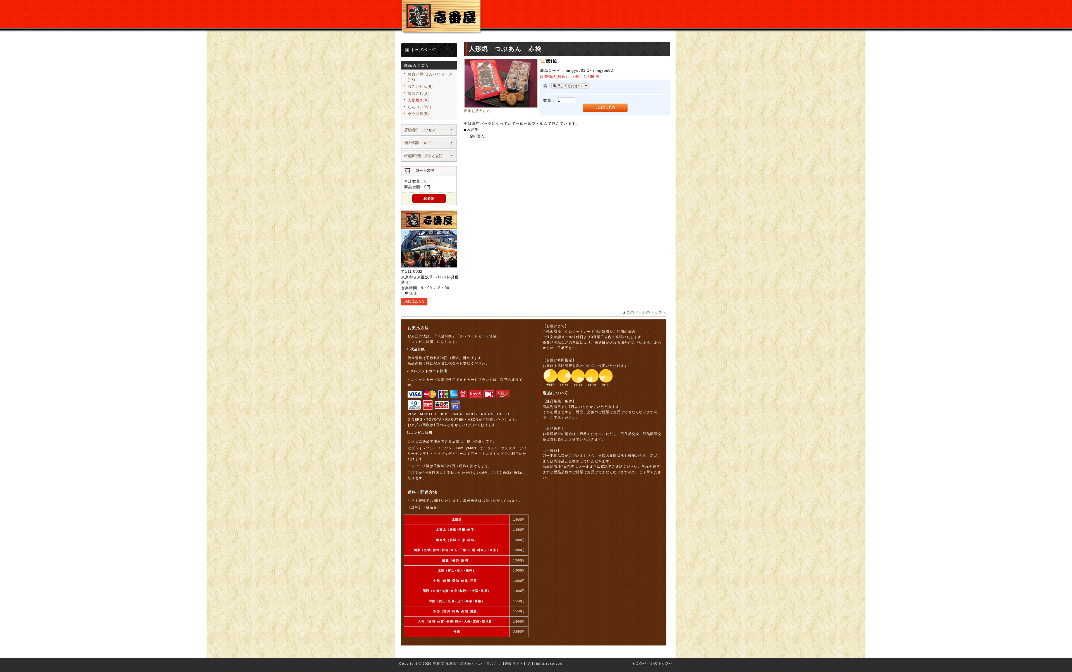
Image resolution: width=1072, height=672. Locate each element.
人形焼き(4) (418, 100)
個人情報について (418, 143)
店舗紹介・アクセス (419, 130)
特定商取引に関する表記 (423, 156)
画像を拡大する (477, 111)
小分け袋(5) (418, 114)
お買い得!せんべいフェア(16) (430, 77)
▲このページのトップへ (644, 312)
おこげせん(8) (420, 86)
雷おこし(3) (418, 93)
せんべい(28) (419, 107)
